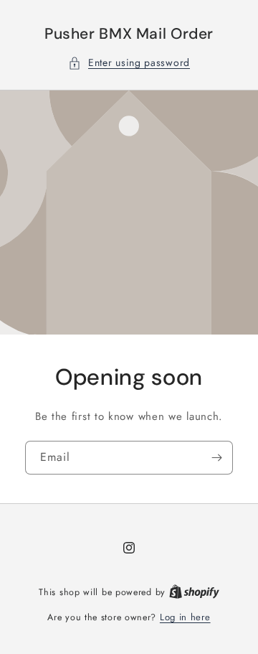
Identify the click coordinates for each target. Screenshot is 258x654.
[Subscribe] (216, 458)
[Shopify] (194, 592)
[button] (129, 63)
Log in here (185, 617)
